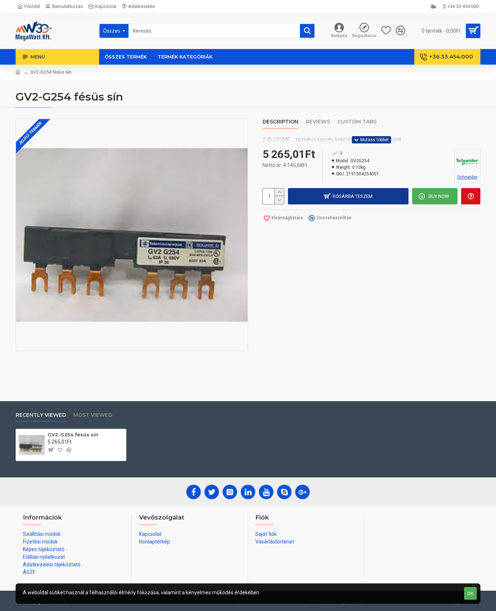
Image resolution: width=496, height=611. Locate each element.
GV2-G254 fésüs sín (73, 434)
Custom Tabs (357, 122)
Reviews (318, 122)
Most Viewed (92, 415)
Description (280, 122)
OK (470, 593)
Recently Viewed (41, 415)
